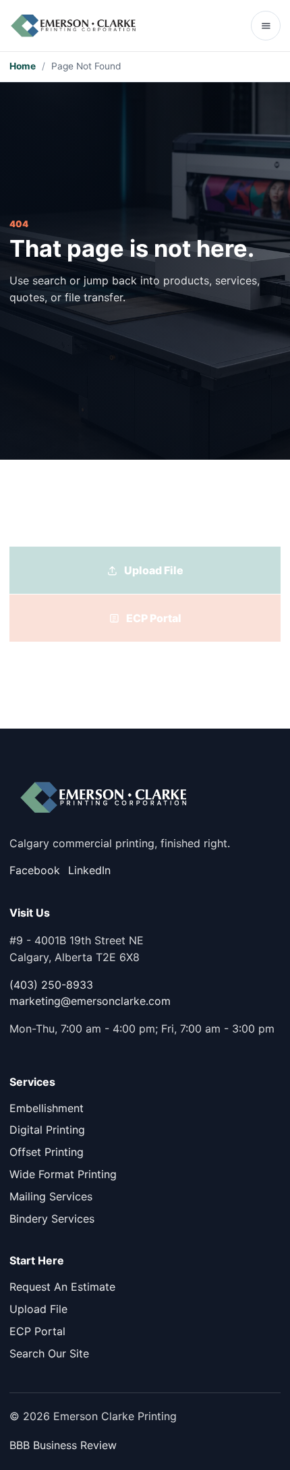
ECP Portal (37, 1331)
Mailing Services (50, 1196)
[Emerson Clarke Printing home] (73, 25)
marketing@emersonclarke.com (90, 1001)
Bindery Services (51, 1218)
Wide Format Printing (63, 1174)
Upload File (38, 1309)
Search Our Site (49, 1353)
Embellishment (46, 1108)
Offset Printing (46, 1152)
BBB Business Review (63, 1445)
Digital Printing (47, 1129)
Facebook (34, 870)
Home (22, 66)
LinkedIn (89, 870)
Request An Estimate (62, 1286)
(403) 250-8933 (51, 984)
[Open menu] (266, 25)
